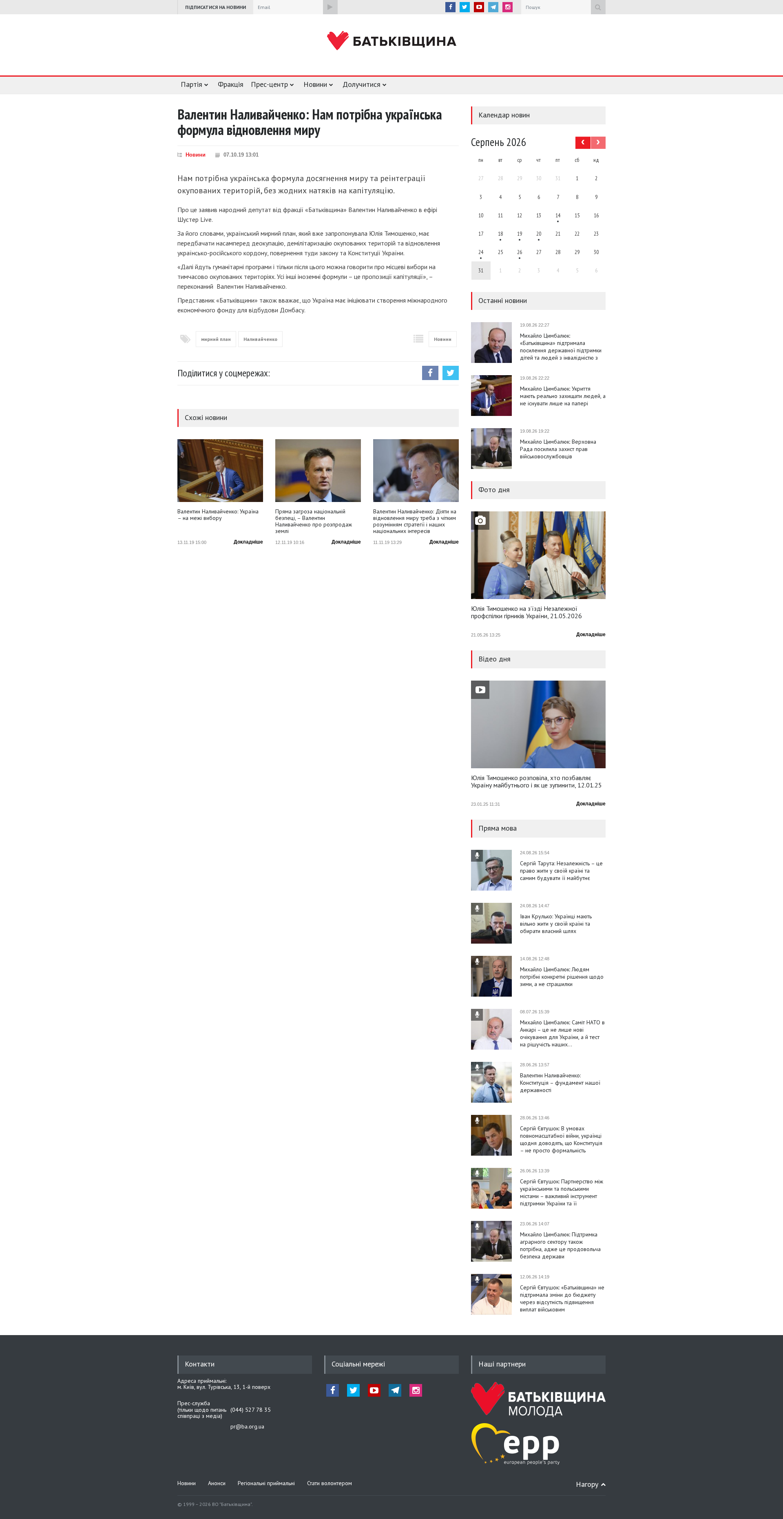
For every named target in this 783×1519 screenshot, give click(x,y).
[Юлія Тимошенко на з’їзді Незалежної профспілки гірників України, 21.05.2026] (538, 555)
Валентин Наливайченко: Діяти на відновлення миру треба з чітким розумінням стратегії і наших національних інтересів (414, 521)
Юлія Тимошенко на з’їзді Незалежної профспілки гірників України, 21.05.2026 (526, 612)
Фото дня (494, 489)
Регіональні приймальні (266, 1483)
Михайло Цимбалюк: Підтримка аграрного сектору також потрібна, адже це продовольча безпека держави (560, 1245)
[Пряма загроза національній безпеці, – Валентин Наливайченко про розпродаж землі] (318, 470)
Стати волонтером (329, 1483)
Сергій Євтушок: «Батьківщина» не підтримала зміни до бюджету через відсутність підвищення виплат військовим (562, 1298)
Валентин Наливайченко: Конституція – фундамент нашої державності (560, 1083)
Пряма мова (497, 828)
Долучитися (361, 84)
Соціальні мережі (358, 1364)
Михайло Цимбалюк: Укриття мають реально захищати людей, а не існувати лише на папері (563, 396)
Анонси (217, 1483)
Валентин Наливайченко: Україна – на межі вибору (218, 515)
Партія (191, 84)
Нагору (587, 1484)
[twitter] (465, 7)
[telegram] (493, 7)
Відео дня (494, 658)
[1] (558, 215)
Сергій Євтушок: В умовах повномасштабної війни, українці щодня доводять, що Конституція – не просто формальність (561, 1139)
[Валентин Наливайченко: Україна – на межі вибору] (220, 470)
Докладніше (248, 542)
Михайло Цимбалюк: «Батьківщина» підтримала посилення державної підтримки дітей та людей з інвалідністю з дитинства (561, 346)
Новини (315, 84)
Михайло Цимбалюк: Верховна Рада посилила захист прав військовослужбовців (558, 449)
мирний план (216, 339)
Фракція (230, 84)
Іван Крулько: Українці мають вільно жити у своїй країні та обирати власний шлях (556, 924)
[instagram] (507, 7)
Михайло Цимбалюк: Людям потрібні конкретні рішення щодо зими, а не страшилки (562, 977)
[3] (481, 252)
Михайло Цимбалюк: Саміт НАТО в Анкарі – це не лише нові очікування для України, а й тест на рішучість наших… (562, 1033)
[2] (500, 234)
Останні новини (502, 300)
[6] (519, 234)
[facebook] (450, 7)
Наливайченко (260, 339)
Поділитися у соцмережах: (223, 373)
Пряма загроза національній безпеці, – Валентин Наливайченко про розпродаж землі (313, 521)
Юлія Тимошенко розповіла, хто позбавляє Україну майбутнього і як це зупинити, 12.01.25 (536, 781)
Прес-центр (269, 84)
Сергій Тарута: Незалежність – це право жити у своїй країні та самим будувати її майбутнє (561, 871)
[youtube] (479, 7)
